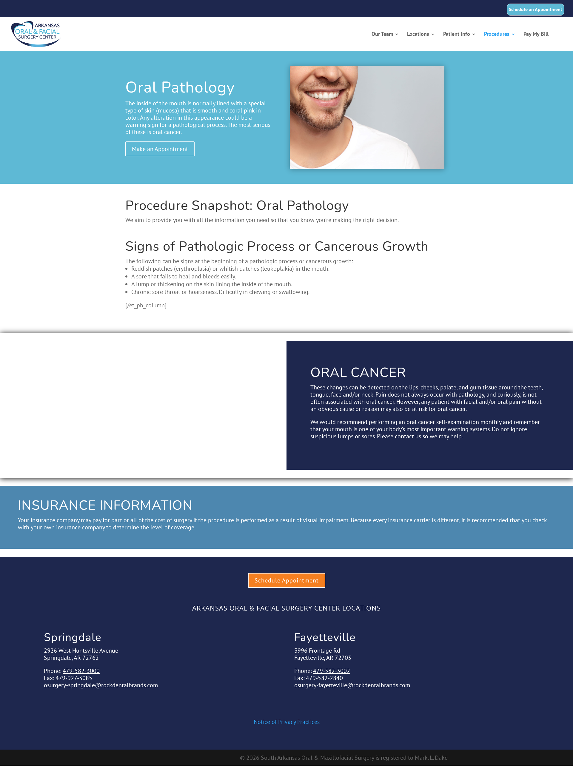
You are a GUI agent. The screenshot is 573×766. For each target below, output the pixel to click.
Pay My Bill (536, 34)
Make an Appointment (160, 149)
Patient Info (456, 34)
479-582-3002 (331, 671)
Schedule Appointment (287, 580)
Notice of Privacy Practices (287, 722)
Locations (418, 34)
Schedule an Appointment (535, 9)
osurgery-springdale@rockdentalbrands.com (101, 685)
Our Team (382, 34)
